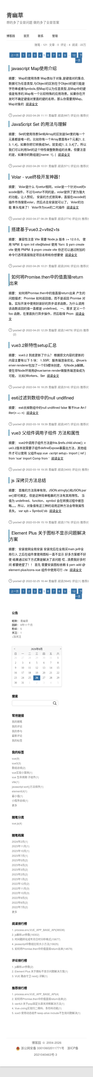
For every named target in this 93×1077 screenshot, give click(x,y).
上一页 (15, 55)
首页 (26, 36)
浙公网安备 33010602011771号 (42, 1048)
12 (73, 55)
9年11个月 (26, 625)
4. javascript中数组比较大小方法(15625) (35, 944)
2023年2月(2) (20, 874)
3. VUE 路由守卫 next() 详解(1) (30, 976)
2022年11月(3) (20, 888)
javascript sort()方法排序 (27, 786)
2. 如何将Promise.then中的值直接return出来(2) (39, 999)
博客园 (10, 36)
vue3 (16, 763)
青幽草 (14, 15)
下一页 (78, 57)
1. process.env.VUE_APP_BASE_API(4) (35, 994)
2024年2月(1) (20, 841)
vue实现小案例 (22, 772)
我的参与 (17, 731)
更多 (14, 805)
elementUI (19, 791)
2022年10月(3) (20, 893)
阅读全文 (32, 104)
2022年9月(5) (20, 898)
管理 (55, 36)
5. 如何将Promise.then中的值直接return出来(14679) (42, 949)
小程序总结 (20, 800)
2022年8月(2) (20, 902)
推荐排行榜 (19, 988)
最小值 (17, 796)
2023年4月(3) (20, 865)
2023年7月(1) (20, 855)
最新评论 (17, 735)
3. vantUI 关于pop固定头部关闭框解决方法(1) (38, 1003)
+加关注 (16, 636)
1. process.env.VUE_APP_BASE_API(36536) (38, 930)
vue (15, 758)
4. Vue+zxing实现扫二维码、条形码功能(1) (37, 1008)
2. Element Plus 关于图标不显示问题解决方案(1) (40, 971)
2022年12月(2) (20, 883)
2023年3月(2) (20, 869)
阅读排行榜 (19, 923)
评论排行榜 (19, 960)
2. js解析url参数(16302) (25, 934)
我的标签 (17, 740)
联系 (40, 36)
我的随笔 (17, 721)
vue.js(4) (17, 823)
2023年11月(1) (20, 846)
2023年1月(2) (20, 879)
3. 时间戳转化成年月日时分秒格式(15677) (36, 939)
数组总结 (19, 768)
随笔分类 (18, 817)
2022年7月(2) (20, 907)
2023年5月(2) (20, 860)
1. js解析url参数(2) (22, 967)
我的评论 (17, 726)
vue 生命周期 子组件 (25, 777)
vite (15, 782)
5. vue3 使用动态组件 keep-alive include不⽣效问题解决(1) (46, 1013)
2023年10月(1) (20, 851)
